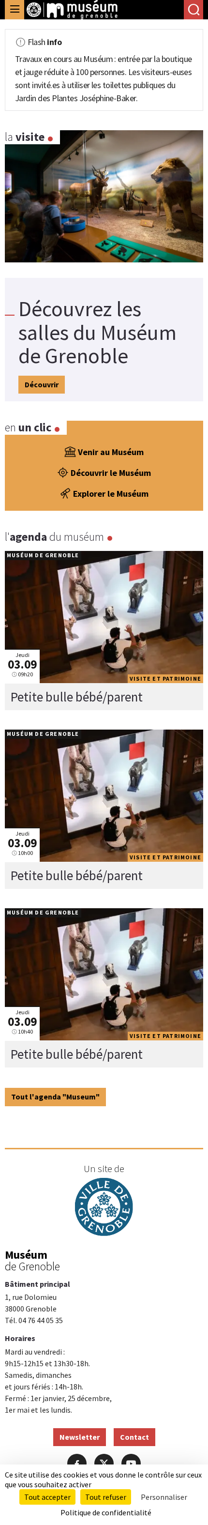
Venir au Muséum (111, 452)
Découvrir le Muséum (111, 472)
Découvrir (42, 384)
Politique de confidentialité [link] (105, 1512)
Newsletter (79, 1437)
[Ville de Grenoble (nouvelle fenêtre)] (104, 1208)
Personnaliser (164, 1497)
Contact (134, 1437)
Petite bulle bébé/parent (77, 696)
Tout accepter (47, 1497)
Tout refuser (105, 1497)
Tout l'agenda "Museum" (55, 1096)
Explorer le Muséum (111, 493)
